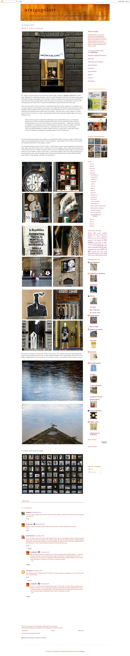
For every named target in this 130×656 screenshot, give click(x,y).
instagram (90, 244)
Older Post (80, 630)
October (93, 179)
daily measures (96, 234)
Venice (89, 255)
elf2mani (92, 296)
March (92, 192)
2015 (91, 168)
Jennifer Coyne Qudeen (96, 329)
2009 (91, 226)
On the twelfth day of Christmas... (96, 215)
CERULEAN (93, 340)
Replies (30, 548)
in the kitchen (97, 240)
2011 (91, 221)
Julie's (72, 95)
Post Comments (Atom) (34, 633)
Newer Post (25, 630)
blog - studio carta (95, 310)
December (94, 175)
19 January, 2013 (40, 524)
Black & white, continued (97, 208)
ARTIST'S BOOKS (92, 65)
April (92, 190)
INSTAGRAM (91, 81)
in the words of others (100, 242)
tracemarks (93, 352)
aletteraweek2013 (95, 399)
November (94, 177)
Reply (27, 518)
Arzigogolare (29, 524)
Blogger (83, 651)
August (93, 181)
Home (53, 630)
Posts (91, 469)
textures (101, 253)
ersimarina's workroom (96, 396)
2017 (91, 164)
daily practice (104, 234)
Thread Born (29, 570)
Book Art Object (94, 326)
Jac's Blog (93, 307)
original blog (100, 36)
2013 (91, 173)
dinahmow (29, 512)
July (92, 184)
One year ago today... (96, 212)
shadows (94, 251)
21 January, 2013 (39, 535)
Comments (93, 472)
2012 (91, 219)
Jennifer (66, 95)
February (93, 195)
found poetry (97, 238)
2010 (91, 224)
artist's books (97, 233)
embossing (104, 236)
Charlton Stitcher (94, 315)
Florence (90, 238)
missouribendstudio (95, 363)
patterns (101, 247)
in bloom (102, 238)
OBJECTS (90, 75)
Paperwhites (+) (95, 203)
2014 (91, 170)
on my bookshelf (98, 245)
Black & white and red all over (98, 206)
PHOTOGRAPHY (92, 71)
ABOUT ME (91, 59)
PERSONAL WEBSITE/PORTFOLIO (97, 55)
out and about (94, 247)
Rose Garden (97, 249)
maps (102, 244)
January (93, 197)
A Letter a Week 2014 (95, 385)
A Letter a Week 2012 (95, 410)
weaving (93, 255)
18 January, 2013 (36, 512)
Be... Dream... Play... (95, 312)
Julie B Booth (93, 284)
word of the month (101, 255)
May (92, 188)
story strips (100, 251)
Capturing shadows (96, 210)
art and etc (93, 374)
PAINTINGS (91, 68)
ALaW (89, 233)
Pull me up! (94, 199)
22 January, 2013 (44, 552)
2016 (91, 166)
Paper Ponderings (95, 262)
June (92, 186)
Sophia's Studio (94, 422)
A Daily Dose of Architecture (97, 273)
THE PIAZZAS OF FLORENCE (95, 62)
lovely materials (97, 244)
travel (105, 253)
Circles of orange (95, 201)
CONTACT (90, 78)
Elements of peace (94, 236)
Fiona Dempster (30, 535)
